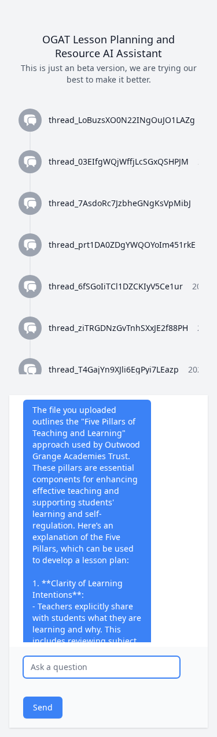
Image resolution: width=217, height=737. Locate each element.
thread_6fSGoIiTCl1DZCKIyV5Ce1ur (116, 286)
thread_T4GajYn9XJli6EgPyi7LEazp (114, 369)
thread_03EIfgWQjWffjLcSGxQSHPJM (119, 161)
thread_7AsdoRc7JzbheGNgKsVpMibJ (120, 203)
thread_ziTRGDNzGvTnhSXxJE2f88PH (118, 327)
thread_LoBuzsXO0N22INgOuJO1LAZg (122, 119)
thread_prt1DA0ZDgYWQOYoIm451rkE (122, 244)
